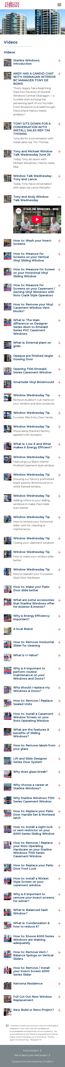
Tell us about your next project (30, 1055)
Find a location (31, 1050)
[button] (32, 62)
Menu (59, 4)
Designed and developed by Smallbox (32, 1061)
